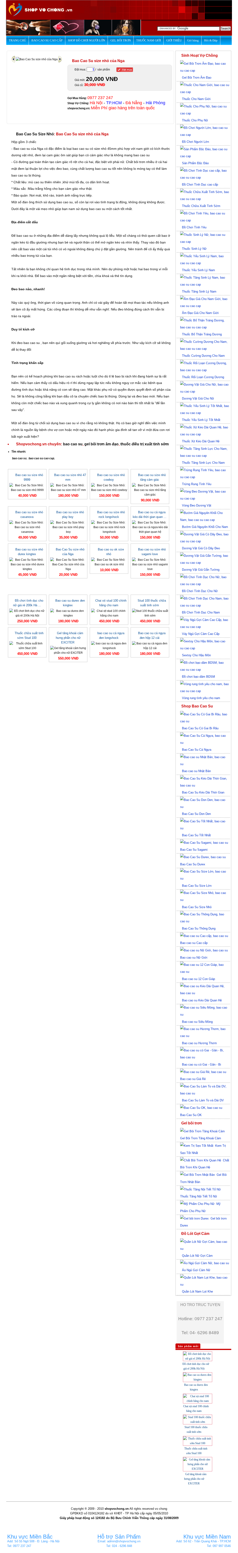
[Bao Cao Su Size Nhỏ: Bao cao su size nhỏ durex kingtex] (27, 564)
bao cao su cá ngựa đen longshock (110, 635)
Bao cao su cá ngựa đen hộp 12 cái (151, 635)
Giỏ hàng (193, 40)
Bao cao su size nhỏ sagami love (152, 552)
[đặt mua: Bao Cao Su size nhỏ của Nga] (124, 69)
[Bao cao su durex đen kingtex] (68, 613)
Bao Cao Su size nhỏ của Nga (70, 552)
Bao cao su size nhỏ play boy (70, 514)
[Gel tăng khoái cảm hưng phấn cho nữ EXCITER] (68, 650)
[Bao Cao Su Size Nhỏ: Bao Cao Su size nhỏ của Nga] (68, 564)
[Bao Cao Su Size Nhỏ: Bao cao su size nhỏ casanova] (27, 527)
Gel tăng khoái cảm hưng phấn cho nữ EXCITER (69, 637)
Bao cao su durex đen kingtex (70, 603)
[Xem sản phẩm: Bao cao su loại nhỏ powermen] (14, 59)
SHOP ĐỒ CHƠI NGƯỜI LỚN (86, 40)
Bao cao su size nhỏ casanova (29, 514)
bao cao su (141, 155)
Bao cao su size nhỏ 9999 (29, 477)
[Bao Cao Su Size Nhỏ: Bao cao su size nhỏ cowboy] (109, 487)
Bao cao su (21, 148)
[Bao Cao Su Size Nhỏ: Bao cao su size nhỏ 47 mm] (68, 487)
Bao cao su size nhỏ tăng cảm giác (152, 477)
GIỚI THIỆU (174, 40)
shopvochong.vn (78, 108)
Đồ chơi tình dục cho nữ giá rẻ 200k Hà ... (28, 603)
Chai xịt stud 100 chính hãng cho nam (110, 603)
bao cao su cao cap (41, 458)
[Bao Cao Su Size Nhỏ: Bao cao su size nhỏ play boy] (68, 527)
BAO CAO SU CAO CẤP (47, 40)
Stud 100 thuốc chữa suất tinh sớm (152, 603)
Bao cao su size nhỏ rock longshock (111, 514)
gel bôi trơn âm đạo (101, 444)
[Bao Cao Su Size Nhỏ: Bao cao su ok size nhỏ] (109, 561)
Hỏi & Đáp (211, 40)
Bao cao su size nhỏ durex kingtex (29, 552)
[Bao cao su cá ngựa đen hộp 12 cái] (150, 645)
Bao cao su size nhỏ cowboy (111, 477)
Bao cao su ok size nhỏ (111, 552)
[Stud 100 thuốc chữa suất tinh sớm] (150, 613)
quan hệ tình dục (63, 269)
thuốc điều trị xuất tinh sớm (144, 444)
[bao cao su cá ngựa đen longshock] (109, 645)
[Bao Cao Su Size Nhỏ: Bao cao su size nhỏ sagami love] (150, 564)
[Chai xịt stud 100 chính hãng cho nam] (109, 613)
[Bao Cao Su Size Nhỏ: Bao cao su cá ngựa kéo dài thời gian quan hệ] (150, 527)
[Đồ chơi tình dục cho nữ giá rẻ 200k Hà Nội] (27, 613)
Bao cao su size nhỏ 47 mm (70, 477)
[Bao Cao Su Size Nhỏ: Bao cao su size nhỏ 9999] (27, 487)
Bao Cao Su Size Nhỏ (35, 134)
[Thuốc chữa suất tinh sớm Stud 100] (27, 645)
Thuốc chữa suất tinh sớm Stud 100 (29, 635)
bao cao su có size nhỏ (89, 148)
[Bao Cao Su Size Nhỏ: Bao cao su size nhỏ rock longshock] (109, 527)
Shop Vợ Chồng (77, 103)
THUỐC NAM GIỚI (148, 40)
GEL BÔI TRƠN (120, 40)
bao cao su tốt (105, 168)
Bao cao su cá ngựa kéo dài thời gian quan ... (149, 514)
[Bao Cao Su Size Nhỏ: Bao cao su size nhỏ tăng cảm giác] (150, 489)
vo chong (161, 1508)
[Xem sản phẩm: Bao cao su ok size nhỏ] (60, 59)
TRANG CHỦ (17, 40)
